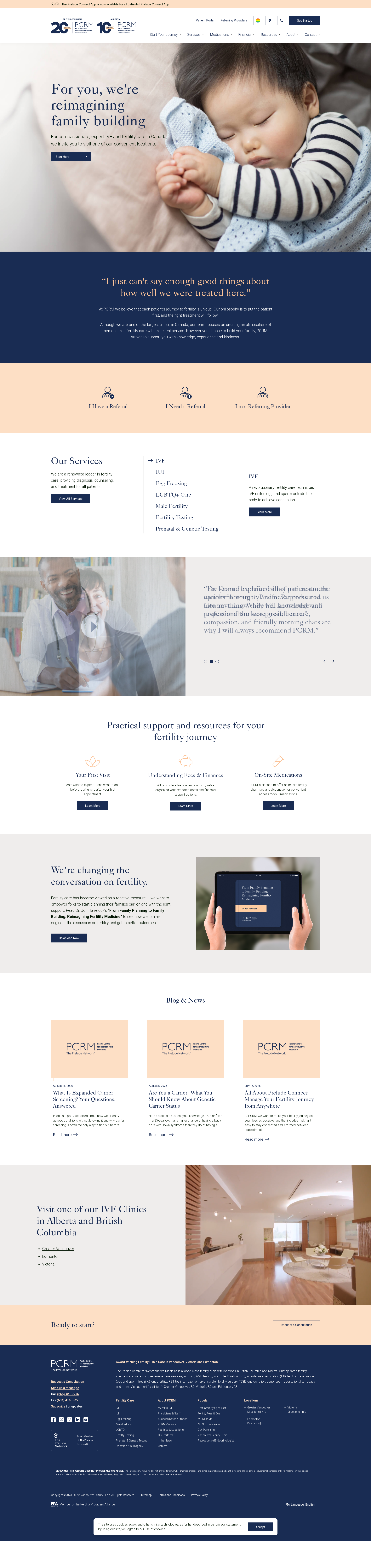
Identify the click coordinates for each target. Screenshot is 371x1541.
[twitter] (61, 1419)
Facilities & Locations (171, 1429)
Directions (253, 1411)
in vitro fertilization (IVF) (229, 1376)
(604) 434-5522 (67, 1400)
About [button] (291, 34)
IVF (118, 1408)
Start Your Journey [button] (164, 34)
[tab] (192, 460)
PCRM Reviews (167, 1424)
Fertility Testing (125, 1435)
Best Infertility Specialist (212, 1408)
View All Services (71, 499)
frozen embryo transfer (201, 1381)
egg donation (256, 1381)
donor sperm (275, 1381)
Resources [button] (269, 34)
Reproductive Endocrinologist (216, 1440)
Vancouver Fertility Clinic (212, 1435)
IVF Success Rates (209, 1424)
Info (263, 1411)
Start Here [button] (62, 157)
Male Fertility (123, 1424)
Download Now (69, 938)
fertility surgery (227, 1381)
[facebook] (53, 1419)
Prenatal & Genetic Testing (131, 1440)
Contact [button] (311, 34)
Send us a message (65, 1388)
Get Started (304, 20)
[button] (52, 4)
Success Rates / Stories (172, 1418)
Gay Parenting (206, 1429)
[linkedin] (77, 1419)
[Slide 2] (211, 661)
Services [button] (194, 34)
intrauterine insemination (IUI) (266, 1376)
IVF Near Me (205, 1418)
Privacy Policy (199, 1495)
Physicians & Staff (169, 1413)
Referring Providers (233, 20)
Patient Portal (205, 20)
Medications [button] (219, 34)
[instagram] (69, 1419)
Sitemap (146, 1495)
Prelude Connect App (154, 4)
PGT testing (176, 1381)
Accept (260, 1527)
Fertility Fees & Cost (209, 1413)
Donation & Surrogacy (129, 1445)
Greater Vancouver (58, 1248)
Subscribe (58, 1406)
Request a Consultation (296, 1325)
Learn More (264, 512)
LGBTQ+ (121, 1429)
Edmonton (51, 1256)
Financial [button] (244, 34)
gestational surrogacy (300, 1381)
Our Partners (165, 1435)
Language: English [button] (303, 1504)
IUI (117, 1413)
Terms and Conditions (171, 1495)
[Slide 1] (205, 661)
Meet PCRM (165, 1408)
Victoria (48, 1264)
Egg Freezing (123, 1418)
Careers (162, 1445)
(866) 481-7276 (68, 1394)
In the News (165, 1440)
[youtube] (85, 1419)
